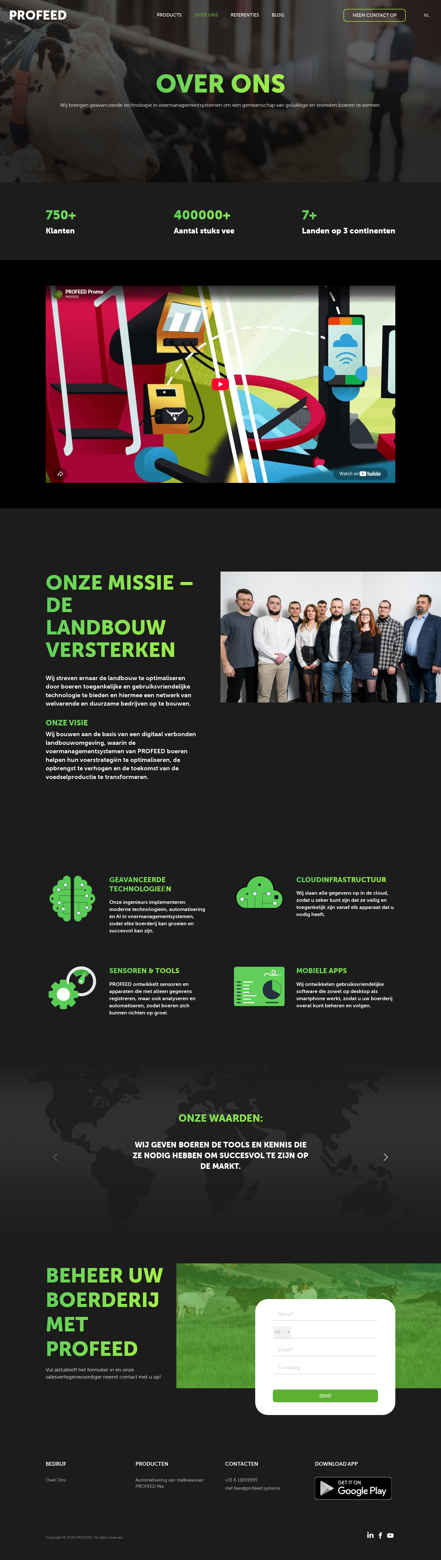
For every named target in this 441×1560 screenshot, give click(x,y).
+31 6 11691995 (241, 1480)
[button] (385, 1157)
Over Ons (56, 1480)
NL (427, 15)
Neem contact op (375, 15)
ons (206, 15)
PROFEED (38, 15)
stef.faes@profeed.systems (252, 1488)
